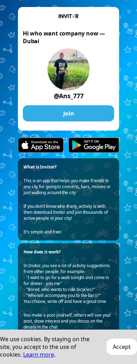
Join (68, 113)
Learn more (38, 354)
